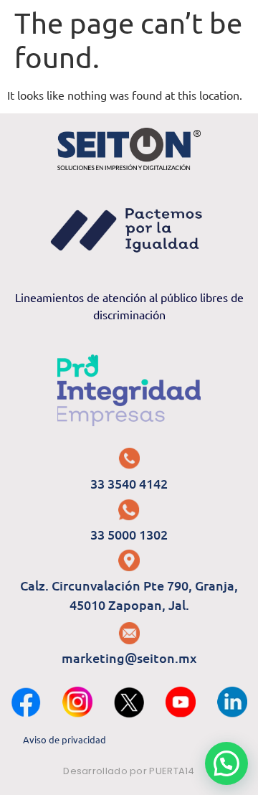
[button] (226, 763)
